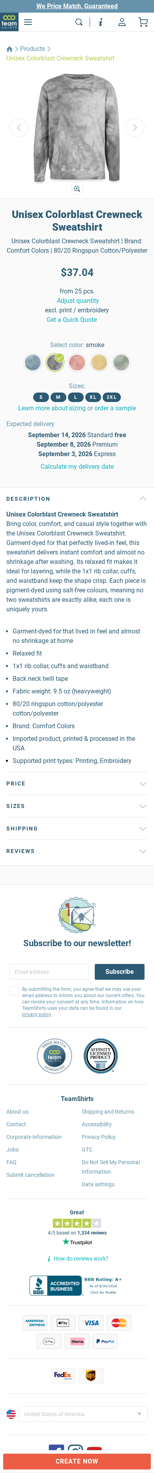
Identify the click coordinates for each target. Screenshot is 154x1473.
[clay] (77, 362)
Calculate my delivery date (77, 466)
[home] (9, 49)
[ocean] (32, 362)
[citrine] (99, 362)
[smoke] (54, 362)
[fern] (121, 362)
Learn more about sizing (52, 408)
